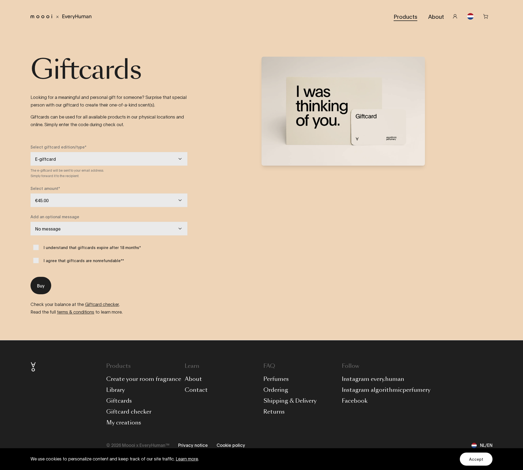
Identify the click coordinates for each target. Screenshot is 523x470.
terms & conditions (75, 312)
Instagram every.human (373, 379)
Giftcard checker (102, 304)
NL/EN (486, 445)
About (436, 16)
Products (405, 16)
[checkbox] (36, 247)
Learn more (187, 459)
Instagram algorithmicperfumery (386, 390)
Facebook (354, 401)
